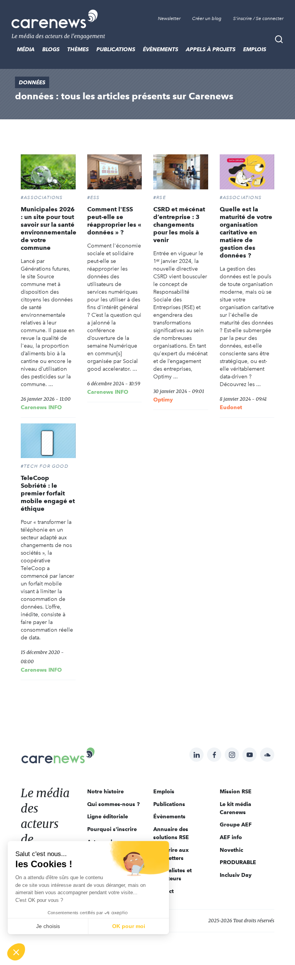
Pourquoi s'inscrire (112, 829)
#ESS (93, 197)
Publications (115, 49)
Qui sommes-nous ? (113, 804)
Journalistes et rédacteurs (172, 874)
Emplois (254, 49)
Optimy (163, 399)
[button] (16, 952)
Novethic (231, 850)
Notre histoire (105, 791)
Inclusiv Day (236, 875)
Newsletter (169, 18)
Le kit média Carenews (235, 808)
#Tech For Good (44, 466)
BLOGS (51, 49)
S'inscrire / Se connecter (258, 18)
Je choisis (48, 926)
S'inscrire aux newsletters (171, 854)
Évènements (160, 49)
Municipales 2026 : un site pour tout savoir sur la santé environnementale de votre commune (48, 228)
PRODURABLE (238, 862)
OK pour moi (128, 926)
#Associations (42, 197)
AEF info (231, 837)
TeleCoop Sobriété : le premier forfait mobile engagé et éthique (48, 493)
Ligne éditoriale (107, 816)
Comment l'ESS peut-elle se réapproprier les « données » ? (114, 221)
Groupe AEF (236, 824)
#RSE (159, 197)
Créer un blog (207, 18)
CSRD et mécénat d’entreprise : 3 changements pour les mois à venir (179, 225)
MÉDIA (26, 49)
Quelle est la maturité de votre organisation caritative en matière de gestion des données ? (246, 232)
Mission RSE (236, 791)
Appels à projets (210, 49)
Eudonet (231, 407)
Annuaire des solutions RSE (171, 833)
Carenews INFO (41, 407)
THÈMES (78, 49)
